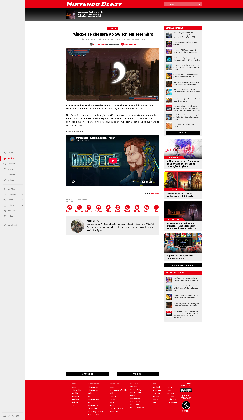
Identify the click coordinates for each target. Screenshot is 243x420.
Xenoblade (134, 405)
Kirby (112, 393)
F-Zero (112, 399)
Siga (73, 405)
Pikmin (112, 405)
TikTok (108, 211)
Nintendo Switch (94, 390)
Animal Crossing (116, 408)
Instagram (79, 211)
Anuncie (170, 396)
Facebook (69, 211)
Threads (127, 211)
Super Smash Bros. (138, 408)
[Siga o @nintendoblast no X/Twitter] (13, 416)
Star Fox (113, 396)
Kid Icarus (114, 411)
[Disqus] (112, 270)
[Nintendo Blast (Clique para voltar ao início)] (94, 4)
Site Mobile (76, 390)
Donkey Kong (135, 390)
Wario (132, 396)
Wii (89, 402)
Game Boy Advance (95, 411)
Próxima (137, 374)
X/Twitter (89, 211)
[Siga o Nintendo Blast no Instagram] (9, 416)
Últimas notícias (174, 28)
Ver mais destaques (182, 265)
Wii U (90, 396)
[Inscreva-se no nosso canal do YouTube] (17, 416)
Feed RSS (156, 399)
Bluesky (137, 211)
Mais (156, 211)
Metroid (133, 387)
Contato (170, 393)
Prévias (75, 402)
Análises (75, 399)
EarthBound (135, 399)
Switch (113, 28)
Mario (112, 387)
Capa (74, 387)
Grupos (146, 211)
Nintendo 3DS (93, 399)
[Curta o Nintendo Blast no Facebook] (4, 416)
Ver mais (182, 133)
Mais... (155, 402)
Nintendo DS (93, 405)
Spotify (118, 211)
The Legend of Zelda (118, 390)
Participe (171, 390)
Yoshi (112, 402)
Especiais (76, 396)
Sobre (169, 387)
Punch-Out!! (135, 402)
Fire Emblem (135, 393)
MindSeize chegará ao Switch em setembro (112, 34)
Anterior (88, 374)
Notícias (75, 393)
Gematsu (155, 193)
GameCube (92, 408)
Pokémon (134, 383)
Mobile (91, 393)
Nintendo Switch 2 (95, 387)
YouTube (98, 211)
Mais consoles (93, 415)
